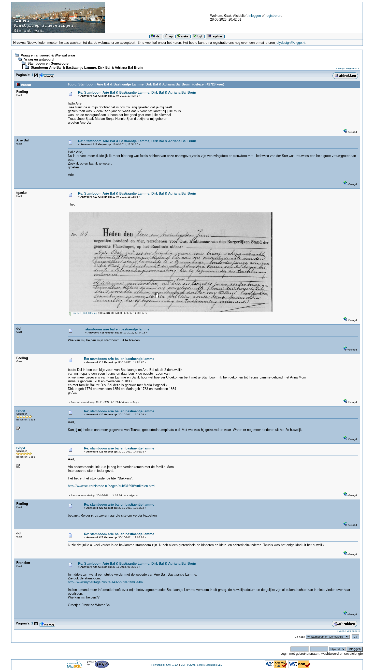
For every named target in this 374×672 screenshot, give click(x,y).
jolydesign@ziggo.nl (290, 43)
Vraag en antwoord (39, 59)
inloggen (255, 16)
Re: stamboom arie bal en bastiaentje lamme (119, 359)
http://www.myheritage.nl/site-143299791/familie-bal (105, 582)
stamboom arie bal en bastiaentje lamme (117, 329)
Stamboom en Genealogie (47, 63)
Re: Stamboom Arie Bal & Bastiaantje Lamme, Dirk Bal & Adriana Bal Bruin (137, 92)
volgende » (352, 68)
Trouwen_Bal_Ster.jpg (83, 313)
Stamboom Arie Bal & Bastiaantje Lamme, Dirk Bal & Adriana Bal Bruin (87, 67)
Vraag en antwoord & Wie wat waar (48, 55)
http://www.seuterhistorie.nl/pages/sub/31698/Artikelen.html (111, 486)
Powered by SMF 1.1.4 (164, 664)
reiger (20, 410)
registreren (273, 16)
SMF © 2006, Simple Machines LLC (201, 664)
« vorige (340, 68)
